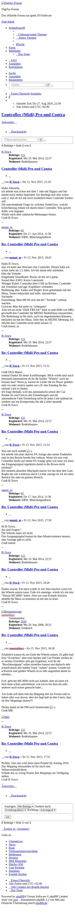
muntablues (8, 614)
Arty (15, 899)
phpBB (20, 896)
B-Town (6, 151)
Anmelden (15, 76)
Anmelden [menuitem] (15, 63)
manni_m (6, 227)
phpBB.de (41, 903)
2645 (24, 621)
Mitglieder (15, 50)
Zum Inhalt (7, 21)
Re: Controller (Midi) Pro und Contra (29, 244)
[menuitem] (31, 34)
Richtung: (33, 809)
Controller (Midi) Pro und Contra (33, 114)
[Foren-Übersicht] (11, 3)
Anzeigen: (10, 806)
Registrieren (16, 79)
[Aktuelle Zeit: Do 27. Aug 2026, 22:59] (10, 100)
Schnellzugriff (17, 27)
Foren (12, 47)
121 (23, 155)
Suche (12, 73)
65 (22, 230)
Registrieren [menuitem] (16, 67)
